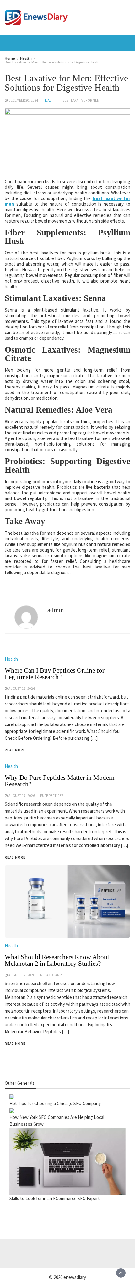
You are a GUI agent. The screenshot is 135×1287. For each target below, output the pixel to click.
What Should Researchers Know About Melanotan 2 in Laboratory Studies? (57, 960)
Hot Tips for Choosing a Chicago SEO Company (55, 1103)
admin (55, 610)
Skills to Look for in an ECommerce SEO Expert (54, 1198)
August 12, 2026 (21, 975)
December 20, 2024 (23, 100)
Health (50, 100)
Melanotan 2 (51, 975)
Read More (15, 1043)
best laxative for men (80, 100)
